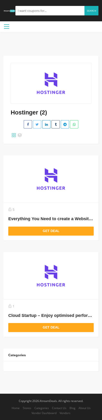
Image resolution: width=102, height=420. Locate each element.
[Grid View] (14, 135)
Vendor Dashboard (44, 413)
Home (16, 408)
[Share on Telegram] (65, 124)
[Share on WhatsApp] (74, 124)
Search (91, 10)
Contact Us (59, 408)
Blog (72, 408)
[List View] (20, 135)
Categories (41, 408)
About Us (85, 408)
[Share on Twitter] (37, 124)
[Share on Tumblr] (55, 124)
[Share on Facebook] (28, 124)
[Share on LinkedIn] (46, 124)
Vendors (65, 413)
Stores (27, 408)
